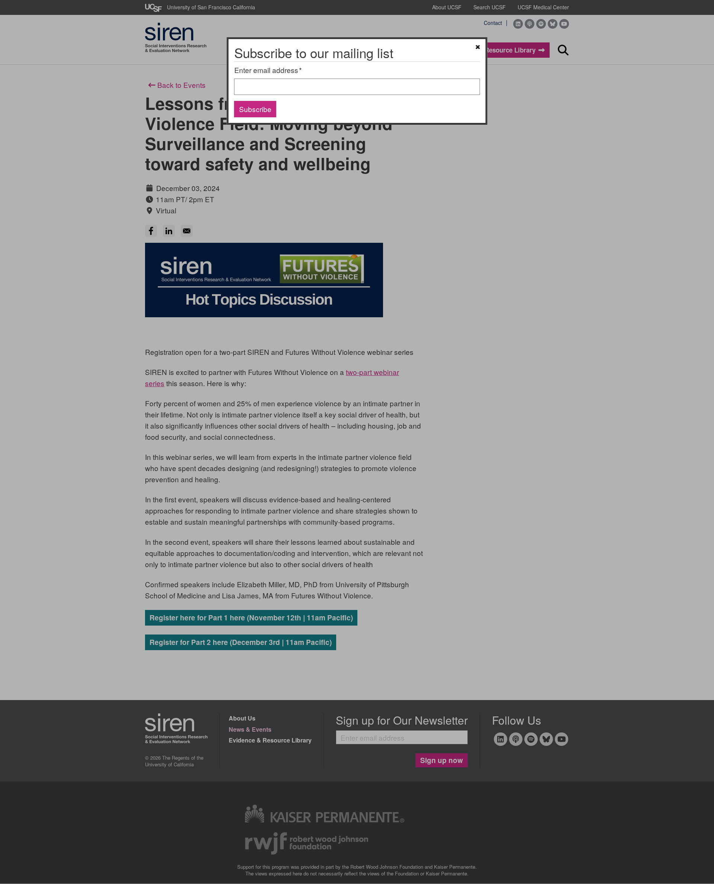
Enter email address (266, 70)
